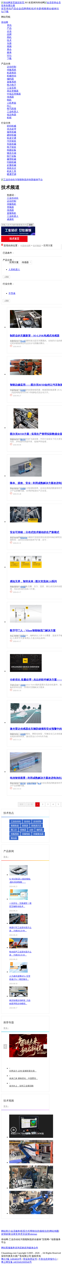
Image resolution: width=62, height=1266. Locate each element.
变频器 (10, 207)
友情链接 (5, 1234)
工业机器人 (12, 111)
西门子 (14, 830)
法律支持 (15, 1234)
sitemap (33, 1234)
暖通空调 (11, 174)
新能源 (25, 825)
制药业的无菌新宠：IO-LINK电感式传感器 (34, 335)
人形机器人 (14, 269)
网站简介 (5, 1231)
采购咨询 (24, 1247)
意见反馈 (25, 1234)
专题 (38, 8)
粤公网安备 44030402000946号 (16, 1262)
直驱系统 (11, 82)
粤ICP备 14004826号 (11, 1259)
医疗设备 (11, 156)
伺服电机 (11, 204)
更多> (6, 857)
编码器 (10, 79)
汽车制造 (11, 141)
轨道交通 (11, 138)
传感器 (10, 97)
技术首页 (14, 238)
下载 (6, 11)
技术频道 (37, 246)
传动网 (4, 22)
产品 (13, 8)
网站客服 (5, 1247)
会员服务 (15, 1231)
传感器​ (23, 341)
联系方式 (25, 1231)
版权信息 (44, 1231)
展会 (49, 8)
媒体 (54, 8)
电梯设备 (11, 150)
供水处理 (11, 129)
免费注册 (10, 5)
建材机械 (11, 135)
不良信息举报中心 (47, 1259)
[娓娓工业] (31, 231)
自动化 (27, 821)
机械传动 (11, 76)
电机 (9, 100)
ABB (31, 830)
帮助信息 (34, 1231)
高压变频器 (12, 91)
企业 (18, 8)
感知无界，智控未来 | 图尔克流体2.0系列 (33, 581)
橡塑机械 (11, 159)
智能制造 (15, 825)
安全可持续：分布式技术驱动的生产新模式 (34, 532)
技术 (33, 8)
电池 (39, 784)
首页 (3, 8)
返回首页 (20, 2)
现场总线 (23, 538)
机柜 (9, 117)
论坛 (9, 55)
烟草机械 (11, 132)
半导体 (12, 293)
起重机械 (11, 165)
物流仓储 (11, 153)
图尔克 (23, 440)
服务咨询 (15, 1247)
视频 (44, 8)
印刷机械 (11, 162)
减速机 (10, 219)
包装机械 (11, 144)
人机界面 (11, 103)
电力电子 (11, 85)
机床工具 (11, 171)
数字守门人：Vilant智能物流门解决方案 (33, 630)
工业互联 (11, 88)
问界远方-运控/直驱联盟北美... (22, 1071)
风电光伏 (11, 168)
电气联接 (11, 108)
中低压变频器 (14, 94)
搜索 (31, 225)
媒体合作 (33, 1247)
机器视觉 (11, 73)
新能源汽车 (36, 825)
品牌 (23, 8)
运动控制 (11, 67)
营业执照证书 (30, 1259)
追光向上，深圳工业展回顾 (21, 1086)
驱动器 (14, 838)
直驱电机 (11, 213)
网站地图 (54, 1231)
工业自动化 (12, 198)
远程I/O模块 (31, 784)
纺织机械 (11, 126)
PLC (9, 106)
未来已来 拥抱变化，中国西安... (23, 1078)
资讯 (8, 8)
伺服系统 (11, 70)
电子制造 (11, 147)
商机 (28, 8)
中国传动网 (25, 246)
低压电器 (11, 114)
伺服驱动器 (38, 834)
